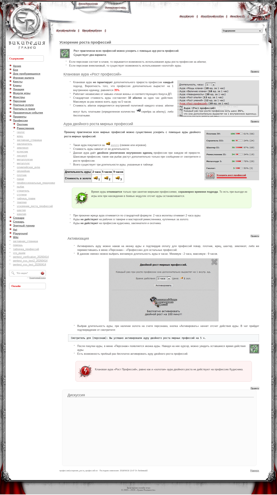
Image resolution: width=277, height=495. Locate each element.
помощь (18, 245)
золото (115, 145)
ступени (22, 194)
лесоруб (22, 155)
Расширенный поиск (37, 278)
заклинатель (24, 143)
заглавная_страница (29, 140)
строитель (23, 190)
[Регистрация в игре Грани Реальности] (115, 11)
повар (20, 178)
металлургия (25, 159)
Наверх (254, 470)
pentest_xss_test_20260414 (29, 264)
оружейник (23, 171)
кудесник (22, 151)
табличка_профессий (26, 249)
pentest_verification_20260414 (31, 256)
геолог (21, 132)
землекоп (22, 147)
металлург (23, 163)
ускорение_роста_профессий (35, 206)
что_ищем (19, 252)
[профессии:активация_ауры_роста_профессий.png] (163, 289)
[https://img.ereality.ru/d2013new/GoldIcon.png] (108, 145)
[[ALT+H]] (26, 27)
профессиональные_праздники (36, 182)
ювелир (21, 214)
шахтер (21, 210)
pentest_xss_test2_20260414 (30, 260)
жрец (20, 136)
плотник (22, 175)
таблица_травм (26, 198)
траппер (22, 202)
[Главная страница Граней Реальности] (88, 7)
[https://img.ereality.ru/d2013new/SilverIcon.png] (138, 111)
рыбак (20, 186)
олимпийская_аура (28, 167)
